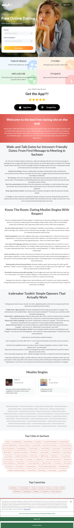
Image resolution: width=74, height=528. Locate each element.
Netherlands (17, 491)
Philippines (36, 491)
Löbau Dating (67, 459)
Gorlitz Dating (8, 456)
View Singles (18, 48)
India (56, 488)
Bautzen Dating (36, 445)
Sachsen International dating (27, 413)
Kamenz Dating (19, 459)
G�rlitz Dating (44, 456)
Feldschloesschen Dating (20, 452)
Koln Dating (29, 459)
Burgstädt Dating (21, 448)
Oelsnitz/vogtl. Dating (33, 463)
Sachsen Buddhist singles (30, 408)
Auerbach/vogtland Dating (10, 445)
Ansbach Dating (28, 441)
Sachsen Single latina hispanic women (19, 423)
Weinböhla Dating (63, 466)
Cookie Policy (27, 509)
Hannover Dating (65, 456)
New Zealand (27, 491)
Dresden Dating (67, 448)
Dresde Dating (56, 448)
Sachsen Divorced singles (27, 411)
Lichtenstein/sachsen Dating (53, 459)
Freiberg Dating (55, 452)
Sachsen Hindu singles (58, 411)
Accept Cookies (37, 525)
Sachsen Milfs (10, 418)
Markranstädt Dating (8, 463)
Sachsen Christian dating (56, 408)
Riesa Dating (9, 466)
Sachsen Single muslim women (16, 426)
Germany (49, 488)
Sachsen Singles (62, 426)
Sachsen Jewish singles (62, 413)
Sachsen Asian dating (26, 406)
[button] (66, 5)
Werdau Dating (31, 470)
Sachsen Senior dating (22, 418)
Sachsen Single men (58, 423)
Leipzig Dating (39, 459)
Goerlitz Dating (66, 452)
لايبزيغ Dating (62, 470)
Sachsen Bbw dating (60, 406)
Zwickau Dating (52, 470)
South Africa (45, 491)
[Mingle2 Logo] (7, 5)
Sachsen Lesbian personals (28, 416)
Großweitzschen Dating (21, 456)
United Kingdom (24, 488)
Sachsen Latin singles (12, 416)
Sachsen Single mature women (41, 423)
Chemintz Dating (33, 448)
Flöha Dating (33, 452)
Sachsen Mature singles (59, 416)
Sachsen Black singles (14, 408)
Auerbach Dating (64, 441)
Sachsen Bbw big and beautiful (44, 406)
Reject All (37, 519)
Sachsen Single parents (34, 426)
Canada (34, 488)
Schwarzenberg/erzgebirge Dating (47, 466)
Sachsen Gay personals (43, 411)
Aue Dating (38, 441)
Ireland (62, 488)
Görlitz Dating (33, 456)
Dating (7, 441)
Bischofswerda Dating (65, 445)
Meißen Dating (20, 463)
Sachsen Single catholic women (16, 421)
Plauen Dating (67, 463)
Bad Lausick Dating (24, 445)
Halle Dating (54, 456)
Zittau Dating (42, 470)
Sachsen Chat (44, 408)
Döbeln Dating (7, 452)
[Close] (71, 502)
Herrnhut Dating (8, 459)
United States (13, 488)
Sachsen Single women (49, 426)
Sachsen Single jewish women (57, 421)
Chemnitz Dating (45, 448)
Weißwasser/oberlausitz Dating (16, 470)
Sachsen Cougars (13, 411)
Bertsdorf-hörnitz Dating (50, 445)
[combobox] (18, 33)
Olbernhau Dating (46, 463)
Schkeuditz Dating (30, 466)
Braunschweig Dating (8, 448)
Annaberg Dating (16, 441)
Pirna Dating (57, 463)
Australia (41, 488)
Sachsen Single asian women (39, 418)
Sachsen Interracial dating (45, 413)
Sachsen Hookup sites (10, 413)
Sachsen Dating (19, 466)
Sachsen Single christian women (36, 421)
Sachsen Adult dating (12, 406)
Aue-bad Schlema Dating (50, 441)
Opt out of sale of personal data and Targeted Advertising (37, 513)
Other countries (56, 491)
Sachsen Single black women (57, 418)
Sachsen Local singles (44, 416)
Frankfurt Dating (44, 452)
